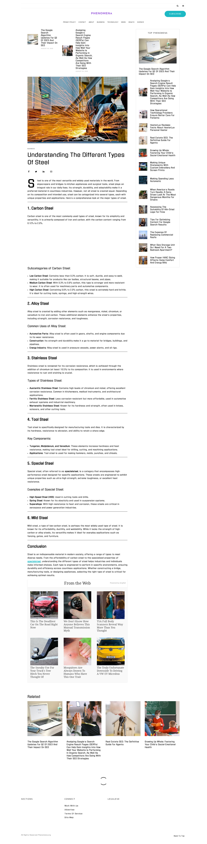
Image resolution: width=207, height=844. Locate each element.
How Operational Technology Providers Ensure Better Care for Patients (162, 114)
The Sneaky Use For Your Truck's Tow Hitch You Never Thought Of (42, 672)
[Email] (51, 172)
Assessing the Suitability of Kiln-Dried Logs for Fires (162, 209)
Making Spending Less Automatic (162, 180)
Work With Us (71, 806)
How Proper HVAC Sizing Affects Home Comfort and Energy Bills (162, 260)
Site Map (69, 817)
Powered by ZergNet (118, 583)
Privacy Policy (69, 22)
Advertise (69, 810)
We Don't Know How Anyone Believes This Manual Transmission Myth (77, 626)
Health (131, 22)
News (123, 22)
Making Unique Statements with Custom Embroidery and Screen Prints (162, 166)
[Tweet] (36, 172)
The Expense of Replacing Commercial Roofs (161, 234)
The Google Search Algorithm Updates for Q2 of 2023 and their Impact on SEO (49, 37)
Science (140, 22)
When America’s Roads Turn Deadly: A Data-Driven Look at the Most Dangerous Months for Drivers (163, 195)
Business (100, 22)
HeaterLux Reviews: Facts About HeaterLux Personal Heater (162, 127)
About (91, 22)
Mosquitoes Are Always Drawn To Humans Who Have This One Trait (75, 672)
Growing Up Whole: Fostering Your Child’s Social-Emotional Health (162, 152)
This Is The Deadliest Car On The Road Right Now (44, 624)
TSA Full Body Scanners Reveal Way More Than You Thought (110, 626)
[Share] (28, 172)
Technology (112, 22)
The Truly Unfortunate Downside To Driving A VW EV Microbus (110, 670)
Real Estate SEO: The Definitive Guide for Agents (161, 140)
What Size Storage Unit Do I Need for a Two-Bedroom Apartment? (162, 247)
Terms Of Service (73, 814)
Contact (82, 22)
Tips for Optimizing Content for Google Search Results (160, 222)
